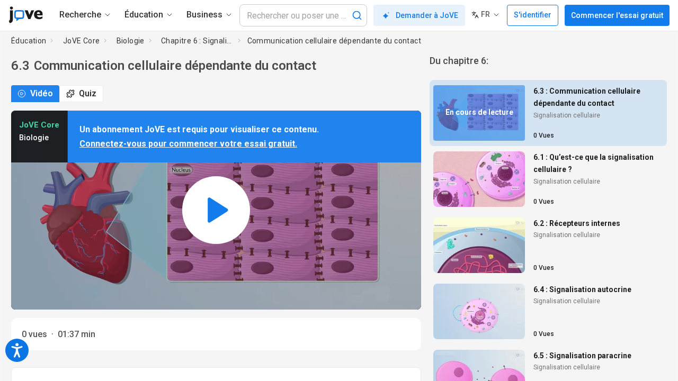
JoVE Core (81, 41)
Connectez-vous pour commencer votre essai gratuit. (188, 144)
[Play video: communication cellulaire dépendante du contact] (216, 210)
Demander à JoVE (427, 15)
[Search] (357, 15)
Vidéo (41, 93)
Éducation (29, 41)
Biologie (131, 41)
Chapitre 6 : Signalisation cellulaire (197, 41)
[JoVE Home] (25, 14)
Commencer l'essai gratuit (617, 15)
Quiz (87, 93)
